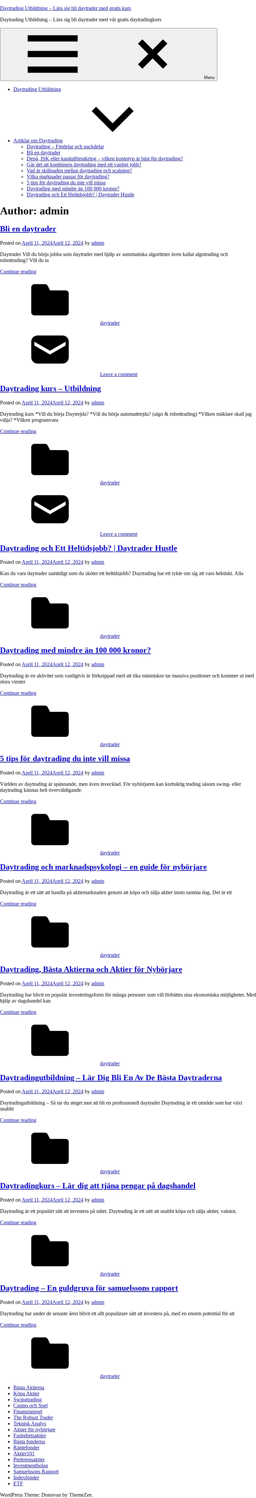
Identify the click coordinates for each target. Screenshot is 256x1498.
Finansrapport (27, 1411)
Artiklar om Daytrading (38, 140)
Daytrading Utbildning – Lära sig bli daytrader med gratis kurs (65, 8)
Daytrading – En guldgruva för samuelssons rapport (89, 1288)
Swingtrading (27, 1399)
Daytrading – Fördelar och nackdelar (65, 146)
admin (97, 243)
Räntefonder (26, 1447)
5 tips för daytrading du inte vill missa (66, 182)
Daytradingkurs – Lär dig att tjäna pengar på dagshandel (98, 1185)
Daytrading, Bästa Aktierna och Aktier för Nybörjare (91, 969)
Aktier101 (24, 1453)
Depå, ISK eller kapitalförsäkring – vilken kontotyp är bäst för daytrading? (105, 158)
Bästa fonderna (29, 1441)
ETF (18, 1483)
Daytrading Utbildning (37, 89)
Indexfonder (26, 1477)
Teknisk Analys (29, 1423)
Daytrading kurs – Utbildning (50, 388)
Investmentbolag (30, 1465)
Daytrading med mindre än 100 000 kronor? (73, 188)
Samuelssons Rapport (36, 1471)
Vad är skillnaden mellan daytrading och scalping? (79, 170)
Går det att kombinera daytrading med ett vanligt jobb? (84, 164)
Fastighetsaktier (29, 1435)
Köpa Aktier (26, 1393)
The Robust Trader (33, 1417)
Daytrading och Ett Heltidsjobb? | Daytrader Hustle (80, 194)
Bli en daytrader (43, 152)
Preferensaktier (29, 1459)
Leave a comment (118, 374)
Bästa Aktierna (28, 1387)
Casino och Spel (30, 1405)
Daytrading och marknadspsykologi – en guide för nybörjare (103, 867)
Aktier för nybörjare (34, 1429)
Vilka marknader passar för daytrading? (68, 176)
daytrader (110, 323)
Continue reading (18, 271)
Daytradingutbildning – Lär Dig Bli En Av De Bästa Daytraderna (111, 1077)
